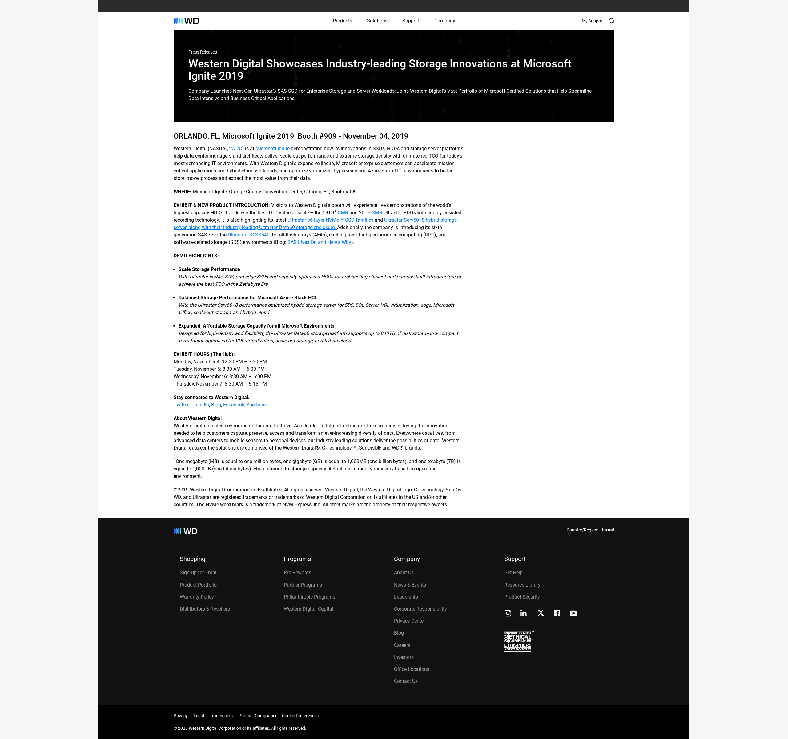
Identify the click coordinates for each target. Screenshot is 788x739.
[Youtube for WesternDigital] (573, 614)
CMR (343, 213)
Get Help (513, 572)
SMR (377, 213)
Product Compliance (258, 715)
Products (342, 21)
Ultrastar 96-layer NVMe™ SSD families (330, 220)
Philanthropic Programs (309, 597)
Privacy (181, 715)
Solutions (377, 21)
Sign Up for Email (199, 572)
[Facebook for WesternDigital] (557, 614)
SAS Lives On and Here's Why (319, 242)
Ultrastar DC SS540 (249, 235)
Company (444, 21)
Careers (402, 645)
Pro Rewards (297, 572)
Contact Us (406, 681)
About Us (404, 572)
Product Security (522, 597)
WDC (236, 148)
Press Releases (202, 52)
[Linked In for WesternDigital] (524, 614)
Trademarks (221, 715)
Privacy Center (409, 621)
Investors (404, 657)
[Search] (611, 21)
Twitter (181, 405)
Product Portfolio (198, 585)
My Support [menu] (593, 20)
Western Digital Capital (308, 609)
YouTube (256, 405)
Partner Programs (303, 585)
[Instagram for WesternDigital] (508, 614)
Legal (199, 715)
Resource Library (522, 585)
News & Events (410, 585)
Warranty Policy (197, 597)
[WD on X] (540, 613)
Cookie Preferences (300, 715)
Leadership (406, 597)
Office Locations (411, 669)
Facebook (233, 405)
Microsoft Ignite (272, 148)
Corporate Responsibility (420, 609)
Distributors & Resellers (205, 609)
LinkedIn (200, 405)
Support (411, 21)
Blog (216, 405)
